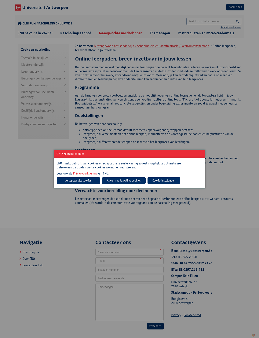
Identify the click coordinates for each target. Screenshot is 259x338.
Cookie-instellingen (163, 180)
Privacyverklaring (85, 173)
